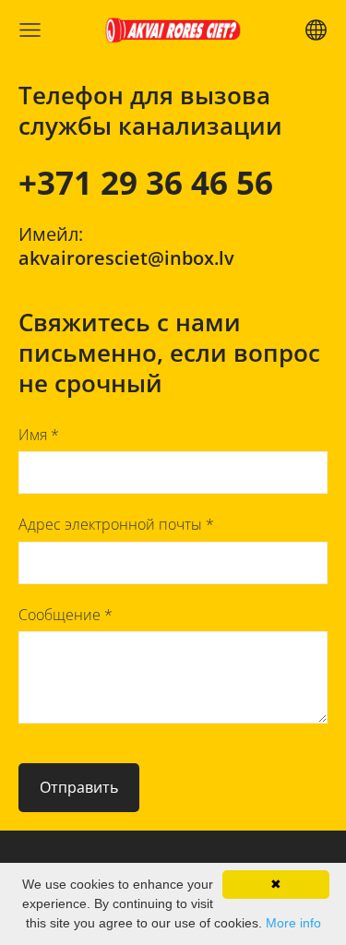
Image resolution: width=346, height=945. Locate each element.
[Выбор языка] (316, 30)
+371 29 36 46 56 (145, 182)
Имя (38, 435)
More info (293, 922)
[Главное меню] (30, 30)
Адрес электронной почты (116, 524)
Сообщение (65, 614)
